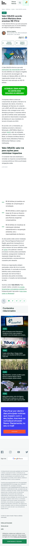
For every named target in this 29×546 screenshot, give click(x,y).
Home (3, 9)
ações (6, 249)
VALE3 (9, 132)
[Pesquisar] (20, 3)
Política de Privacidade (6, 522)
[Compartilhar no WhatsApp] (24, 300)
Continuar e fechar (14, 541)
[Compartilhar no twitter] (20, 300)
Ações (13, 9)
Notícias (8, 9)
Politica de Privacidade (20, 537)
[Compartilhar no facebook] (12, 300)
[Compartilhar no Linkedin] (8, 300)
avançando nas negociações (11, 69)
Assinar (14, 431)
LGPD (2, 529)
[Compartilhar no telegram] (16, 300)
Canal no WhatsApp (9, 43)
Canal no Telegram (22, 43)
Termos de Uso (4, 526)
